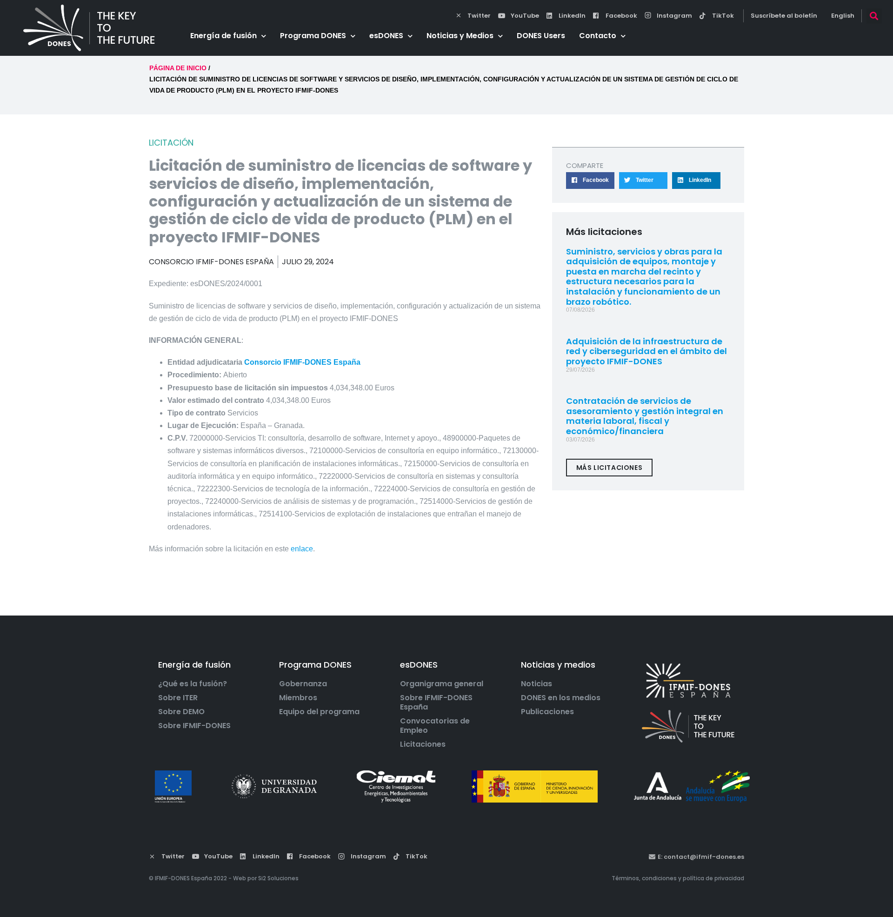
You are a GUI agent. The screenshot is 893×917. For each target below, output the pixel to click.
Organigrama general (441, 684)
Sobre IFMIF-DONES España (436, 702)
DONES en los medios (560, 698)
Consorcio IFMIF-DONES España (302, 362)
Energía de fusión (223, 35)
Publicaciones (547, 711)
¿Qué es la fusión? (192, 684)
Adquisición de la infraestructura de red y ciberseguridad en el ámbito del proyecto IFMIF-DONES (646, 351)
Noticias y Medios (460, 35)
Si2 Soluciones (278, 878)
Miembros (298, 698)
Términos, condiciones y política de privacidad (678, 878)
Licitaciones (423, 744)
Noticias (536, 684)
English (842, 15)
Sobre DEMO (181, 711)
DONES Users (541, 35)
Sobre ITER (178, 698)
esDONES (386, 35)
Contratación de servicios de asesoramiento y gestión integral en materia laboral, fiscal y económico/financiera (644, 416)
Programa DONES (313, 35)
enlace (302, 549)
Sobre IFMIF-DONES (194, 725)
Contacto (597, 35)
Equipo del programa (319, 711)
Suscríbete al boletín (784, 15)
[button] (874, 16)
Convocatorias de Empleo (435, 725)
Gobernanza (303, 684)
